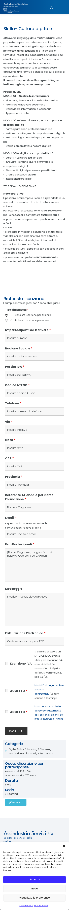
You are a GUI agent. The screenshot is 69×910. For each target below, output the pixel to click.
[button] (64, 845)
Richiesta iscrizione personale (32, 320)
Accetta (34, 879)
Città (10, 440)
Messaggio (13, 589)
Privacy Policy (41, 905)
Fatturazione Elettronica (25, 633)
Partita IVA (14, 367)
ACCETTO (18, 691)
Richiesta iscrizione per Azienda (33, 315)
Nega (34, 888)
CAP (9, 458)
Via (9, 422)
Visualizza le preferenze (34, 897)
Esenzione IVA (21, 663)
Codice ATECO (17, 385)
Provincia (13, 476)
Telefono (13, 403)
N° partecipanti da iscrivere (28, 330)
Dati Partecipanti (19, 544)
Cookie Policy (26, 905)
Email (10, 517)
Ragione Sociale (18, 348)
